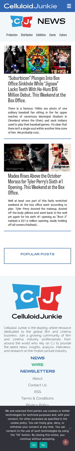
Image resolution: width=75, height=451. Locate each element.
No (43, 445)
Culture (63, 35)
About (37, 378)
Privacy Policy (37, 405)
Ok (34, 445)
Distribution (27, 35)
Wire (38, 365)
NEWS (51, 22)
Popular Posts (38, 254)
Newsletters (37, 372)
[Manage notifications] (65, 442)
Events (52, 35)
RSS (37, 392)
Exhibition (41, 35)
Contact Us (37, 385)
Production (11, 35)
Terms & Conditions (37, 398)
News (38, 359)
